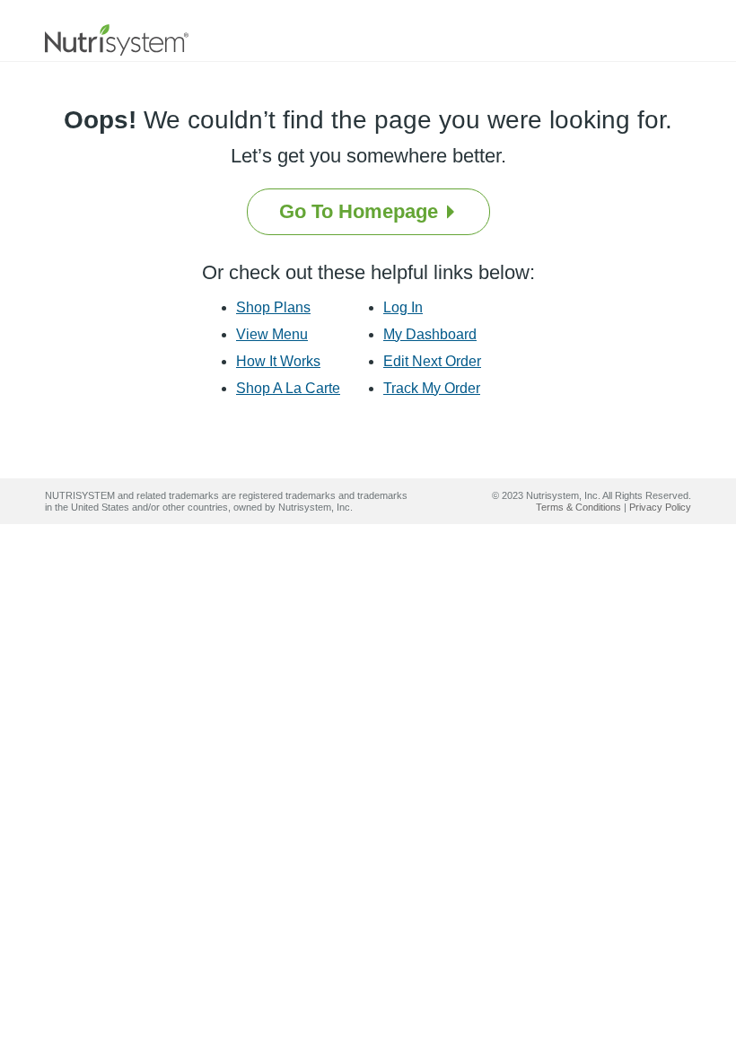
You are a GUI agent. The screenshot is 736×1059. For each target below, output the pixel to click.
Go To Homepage (361, 211)
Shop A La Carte (288, 388)
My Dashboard (430, 334)
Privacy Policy (660, 507)
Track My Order (431, 388)
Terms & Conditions (578, 507)
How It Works (278, 361)
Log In (403, 307)
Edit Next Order (432, 361)
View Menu (272, 334)
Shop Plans (273, 307)
